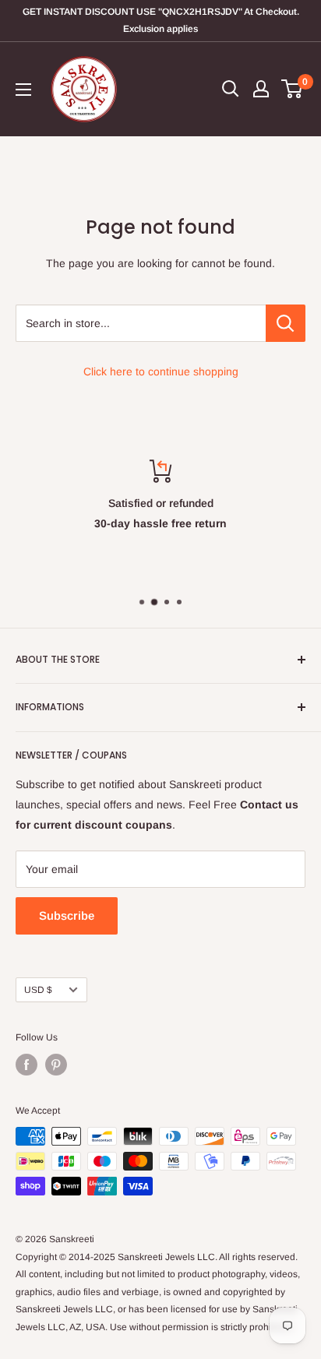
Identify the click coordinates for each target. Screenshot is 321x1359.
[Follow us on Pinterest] (56, 1065)
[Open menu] (23, 89)
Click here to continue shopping (160, 371)
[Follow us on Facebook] (26, 1065)
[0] (292, 88)
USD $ (38, 989)
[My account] (261, 88)
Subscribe (66, 915)
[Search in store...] (285, 323)
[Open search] (230, 88)
